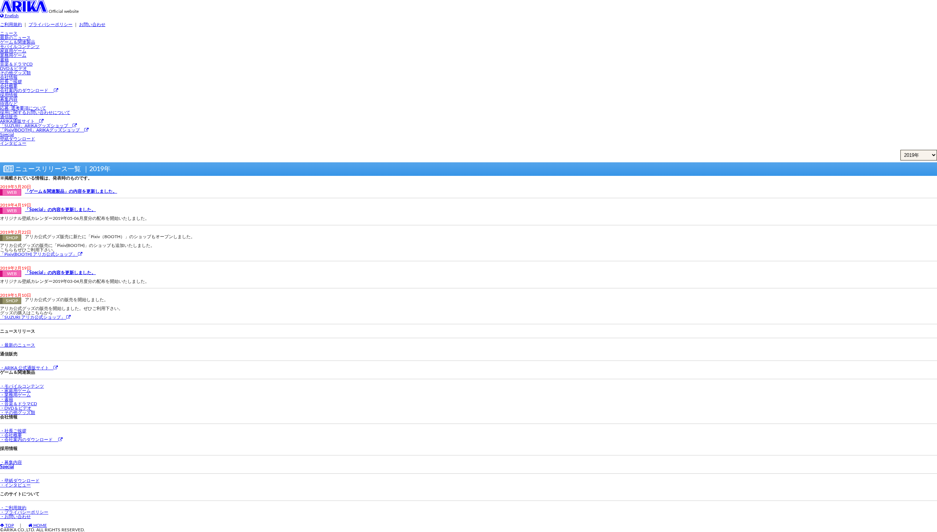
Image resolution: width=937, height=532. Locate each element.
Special (7, 134)
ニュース (9, 33)
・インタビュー (15, 485)
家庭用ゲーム (13, 51)
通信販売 (9, 117)
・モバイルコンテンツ (22, 386)
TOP (9, 525)
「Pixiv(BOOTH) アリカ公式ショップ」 (39, 254)
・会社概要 (11, 435)
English (11, 16)
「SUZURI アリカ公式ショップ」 (33, 317)
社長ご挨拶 (11, 82)
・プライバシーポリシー (24, 512)
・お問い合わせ (15, 516)
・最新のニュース (17, 345)
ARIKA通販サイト (19, 121)
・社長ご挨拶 (13, 431)
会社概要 (9, 86)
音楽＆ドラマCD (16, 64)
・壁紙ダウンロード (20, 481)
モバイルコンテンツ (20, 46)
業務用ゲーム (13, 55)
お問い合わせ (92, 24)
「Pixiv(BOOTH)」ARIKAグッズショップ (42, 130)
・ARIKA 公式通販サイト (26, 368)
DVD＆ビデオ (13, 68)
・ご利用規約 (13, 508)
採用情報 (9, 95)
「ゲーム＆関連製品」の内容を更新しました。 (71, 191)
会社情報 (9, 77)
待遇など (9, 103)
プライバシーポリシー (50, 24)
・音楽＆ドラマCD (18, 404)
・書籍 (6, 399)
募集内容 (9, 99)
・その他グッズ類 (17, 412)
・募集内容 (11, 462)
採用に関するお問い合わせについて (35, 112)
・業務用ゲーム (15, 395)
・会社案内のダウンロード (29, 439)
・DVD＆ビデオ (15, 408)
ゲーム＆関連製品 (17, 42)
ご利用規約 (11, 24)
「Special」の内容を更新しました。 (60, 209)
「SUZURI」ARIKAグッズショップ (36, 125)
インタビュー (13, 143)
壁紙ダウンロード (17, 139)
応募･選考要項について (23, 108)
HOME (39, 525)
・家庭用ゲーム (15, 390)
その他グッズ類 (15, 73)
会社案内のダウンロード (27, 90)
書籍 (4, 60)
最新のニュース (15, 38)
